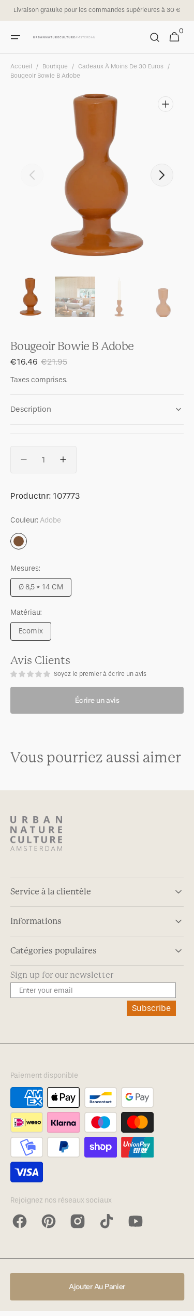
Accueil (21, 66)
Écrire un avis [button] (97, 700)
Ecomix (35, 634)
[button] (15, 37)
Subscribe (151, 1008)
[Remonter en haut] (181, 1303)
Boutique (55, 66)
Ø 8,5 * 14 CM (45, 590)
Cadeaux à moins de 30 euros (120, 66)
